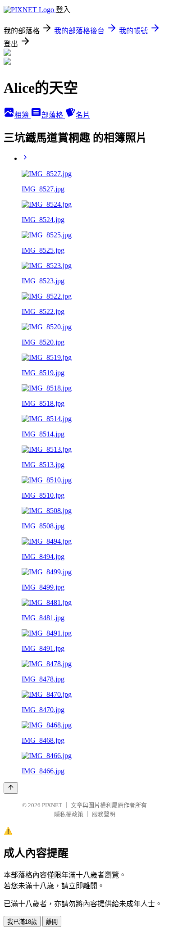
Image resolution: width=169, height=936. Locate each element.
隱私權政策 (68, 814)
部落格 (53, 115)
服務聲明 (103, 814)
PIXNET (52, 805)
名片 (83, 115)
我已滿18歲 (22, 921)
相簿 (22, 115)
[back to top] (11, 788)
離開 (52, 921)
